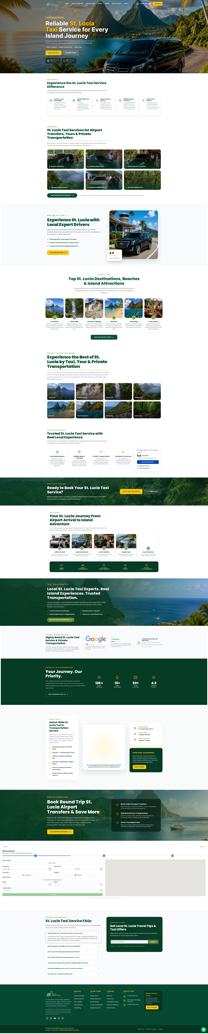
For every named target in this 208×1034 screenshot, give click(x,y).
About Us (109, 996)
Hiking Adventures (95, 999)
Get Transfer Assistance (59, 832)
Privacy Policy (118, 898)
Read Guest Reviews (148, 462)
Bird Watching (116, 3)
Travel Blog (77, 1008)
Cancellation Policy (112, 1002)
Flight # (56, 882)
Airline (4, 882)
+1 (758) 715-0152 (144, 735)
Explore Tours (71, 52)
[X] (58, 1018)
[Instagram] (50, 1018)
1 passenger (27, 875)
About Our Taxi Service (131, 491)
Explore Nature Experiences (60, 620)
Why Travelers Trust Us (57, 694)
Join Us (153, 942)
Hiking (107, 3)
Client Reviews (78, 1005)
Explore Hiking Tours (102, 337)
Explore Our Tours (56, 252)
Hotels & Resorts (79, 999)
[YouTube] (54, 1018)
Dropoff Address (7, 888)
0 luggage (78, 875)
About (126, 3)
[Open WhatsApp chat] (203, 1029)
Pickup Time (57, 866)
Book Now (157, 3)
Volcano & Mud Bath (96, 1005)
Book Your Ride (53, 52)
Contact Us (153, 491)
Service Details (7, 860)
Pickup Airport (6, 877)
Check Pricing (52, 894)
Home (66, 3)
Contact (160, 1029)
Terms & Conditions (111, 898)
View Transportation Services (61, 195)
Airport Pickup (52, 863)
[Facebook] (47, 1018)
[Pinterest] (62, 1018)
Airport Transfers (77, 3)
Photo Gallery (78, 1002)
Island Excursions (95, 1008)
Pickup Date (6, 866)
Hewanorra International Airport (53, 880)
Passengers (6, 872)
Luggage (56, 872)
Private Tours (90, 3)
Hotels (100, 3)
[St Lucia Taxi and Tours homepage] (53, 994)
